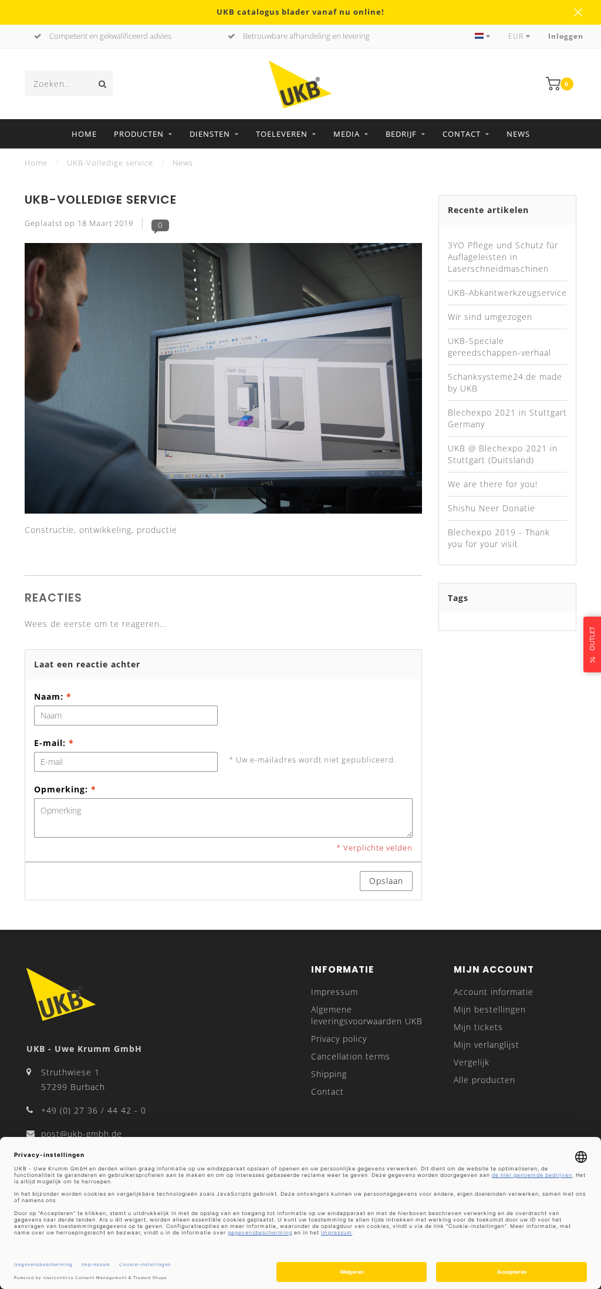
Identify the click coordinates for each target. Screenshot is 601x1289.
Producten (139, 134)
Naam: (53, 696)
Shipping (329, 1073)
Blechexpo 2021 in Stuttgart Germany (507, 418)
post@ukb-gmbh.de (81, 1133)
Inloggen (565, 36)
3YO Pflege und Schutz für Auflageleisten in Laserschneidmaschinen (503, 256)
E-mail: (54, 742)
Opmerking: (65, 789)
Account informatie (494, 991)
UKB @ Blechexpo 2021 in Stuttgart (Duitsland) (503, 454)
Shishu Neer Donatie (491, 508)
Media (346, 134)
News (518, 134)
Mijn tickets (478, 1026)
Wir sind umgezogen (490, 316)
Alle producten (484, 1079)
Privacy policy (339, 1038)
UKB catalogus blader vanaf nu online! (300, 12)
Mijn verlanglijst (486, 1044)
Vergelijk (471, 1062)
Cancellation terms (350, 1056)
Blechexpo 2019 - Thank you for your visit (499, 538)
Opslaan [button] (386, 880)
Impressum (334, 991)
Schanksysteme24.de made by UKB (505, 382)
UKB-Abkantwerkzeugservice (507, 292)
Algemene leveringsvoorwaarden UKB (367, 1015)
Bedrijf (401, 134)
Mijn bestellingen (490, 1009)
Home (84, 134)
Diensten (210, 134)
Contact (462, 134)
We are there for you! (493, 484)
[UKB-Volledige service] (223, 381)
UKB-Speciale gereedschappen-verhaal (499, 346)
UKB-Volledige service (101, 199)
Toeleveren (282, 134)
